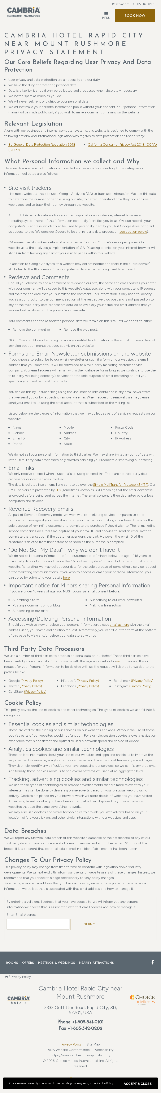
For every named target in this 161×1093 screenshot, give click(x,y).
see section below (133, 232)
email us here (119, 625)
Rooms (12, 963)
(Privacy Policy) (32, 681)
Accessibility (104, 1050)
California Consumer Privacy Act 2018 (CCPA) (122, 144)
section (121, 661)
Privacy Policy (71, 1044)
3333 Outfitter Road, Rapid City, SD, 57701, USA (80, 1010)
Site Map (93, 1044)
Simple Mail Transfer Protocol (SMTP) (120, 485)
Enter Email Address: (21, 915)
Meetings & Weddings (56, 963)
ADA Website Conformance (69, 1050)
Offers (28, 963)
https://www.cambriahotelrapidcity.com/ (80, 1055)
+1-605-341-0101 (143, 4)
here (66, 577)
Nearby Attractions (96, 963)
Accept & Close (138, 1083)
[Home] (6, 977)
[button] (135, 15)
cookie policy (105, 1083)
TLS (58, 490)
